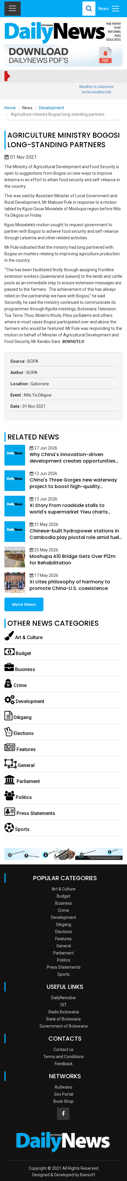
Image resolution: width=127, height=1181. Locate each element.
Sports (22, 829)
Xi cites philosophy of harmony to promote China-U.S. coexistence (70, 585)
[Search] (88, 8)
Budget (22, 653)
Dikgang (22, 717)
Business (24, 669)
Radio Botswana (63, 1012)
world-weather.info (96, 92)
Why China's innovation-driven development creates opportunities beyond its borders (72, 461)
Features (25, 749)
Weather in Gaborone (96, 87)
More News (24, 604)
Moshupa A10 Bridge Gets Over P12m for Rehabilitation (72, 559)
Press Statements (35, 813)
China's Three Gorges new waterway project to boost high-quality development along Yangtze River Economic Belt (73, 489)
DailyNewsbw (63, 997)
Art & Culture (28, 637)
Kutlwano (63, 1087)
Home (10, 107)
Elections (23, 733)
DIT (64, 1004)
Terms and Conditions (63, 1056)
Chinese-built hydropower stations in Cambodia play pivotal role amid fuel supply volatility (74, 537)
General (26, 765)
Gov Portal (63, 1094)
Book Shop (63, 1101)
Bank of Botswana (63, 1019)
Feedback (64, 1063)
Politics (23, 797)
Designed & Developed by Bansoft (63, 1174)
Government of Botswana (64, 1026)
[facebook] (63, 1114)
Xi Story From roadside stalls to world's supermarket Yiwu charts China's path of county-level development (69, 515)
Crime (19, 685)
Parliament (27, 781)
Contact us (63, 1049)
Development (51, 107)
